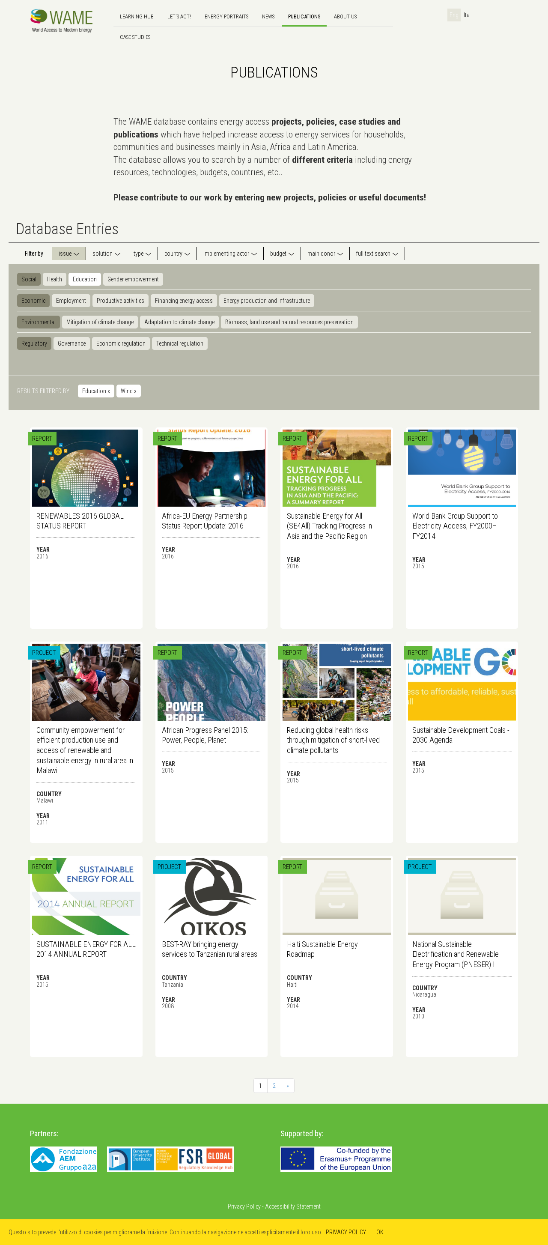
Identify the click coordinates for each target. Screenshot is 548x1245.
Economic (33, 300)
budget (278, 253)
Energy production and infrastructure (266, 300)
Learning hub (137, 16)
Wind (129, 391)
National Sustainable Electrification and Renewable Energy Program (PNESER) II (455, 954)
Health (54, 279)
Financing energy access (184, 300)
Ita (467, 15)
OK (380, 1232)
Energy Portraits (226, 16)
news (268, 16)
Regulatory (34, 343)
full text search (373, 253)
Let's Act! (179, 16)
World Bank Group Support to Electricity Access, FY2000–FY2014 (455, 525)
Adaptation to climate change (179, 322)
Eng (454, 15)
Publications (304, 16)
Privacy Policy (244, 1206)
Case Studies (135, 37)
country (173, 253)
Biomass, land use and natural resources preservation (289, 322)
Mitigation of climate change (100, 322)
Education (85, 279)
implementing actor (226, 253)
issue (65, 253)
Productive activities (120, 300)
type (138, 253)
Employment (71, 300)
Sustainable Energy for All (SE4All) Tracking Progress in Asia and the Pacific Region (329, 525)
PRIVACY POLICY (346, 1232)
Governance (72, 343)
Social (28, 279)
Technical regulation (179, 343)
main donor (321, 253)
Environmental (38, 322)
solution (102, 253)
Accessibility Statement (293, 1206)
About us (345, 16)
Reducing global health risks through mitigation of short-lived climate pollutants (333, 740)
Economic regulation (121, 343)
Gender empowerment (133, 279)
